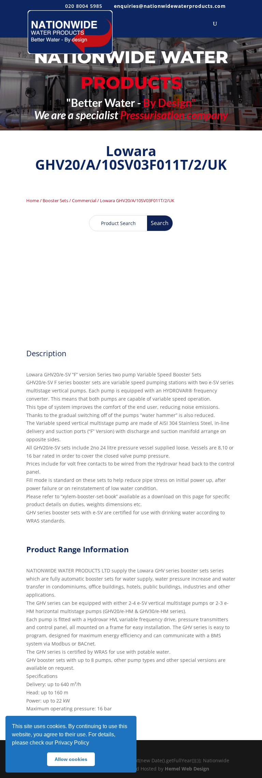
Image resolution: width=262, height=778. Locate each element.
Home (32, 200)
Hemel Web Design (187, 768)
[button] (91, 743)
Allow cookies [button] (71, 759)
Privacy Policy (72, 743)
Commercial (84, 200)
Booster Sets (55, 200)
